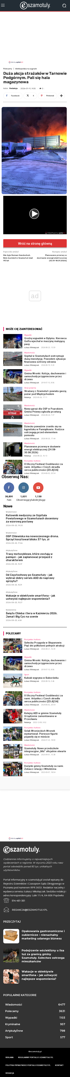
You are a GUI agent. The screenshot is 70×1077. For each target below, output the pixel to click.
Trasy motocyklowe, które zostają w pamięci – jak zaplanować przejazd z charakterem (29, 557)
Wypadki (28, 335)
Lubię (9, 483)
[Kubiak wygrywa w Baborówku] (12, 681)
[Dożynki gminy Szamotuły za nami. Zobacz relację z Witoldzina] (12, 769)
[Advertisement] (35, 38)
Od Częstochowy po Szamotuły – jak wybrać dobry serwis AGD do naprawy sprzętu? (30, 578)
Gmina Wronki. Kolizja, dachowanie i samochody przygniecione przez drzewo (45, 376)
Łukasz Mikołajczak (31, 347)
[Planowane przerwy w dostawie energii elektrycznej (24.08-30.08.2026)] (12, 449)
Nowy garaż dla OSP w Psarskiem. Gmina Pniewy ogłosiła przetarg (43, 410)
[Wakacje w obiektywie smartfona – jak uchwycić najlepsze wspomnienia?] (11, 976)
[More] (61, 96)
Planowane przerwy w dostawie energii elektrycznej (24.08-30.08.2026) (42, 449)
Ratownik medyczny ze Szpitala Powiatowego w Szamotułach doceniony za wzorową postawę (32, 518)
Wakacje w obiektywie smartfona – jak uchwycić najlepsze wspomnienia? (30, 597)
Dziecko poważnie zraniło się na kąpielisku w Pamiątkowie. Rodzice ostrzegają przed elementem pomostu (44, 431)
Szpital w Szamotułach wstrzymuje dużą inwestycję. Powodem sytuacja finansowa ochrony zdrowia (45, 358)
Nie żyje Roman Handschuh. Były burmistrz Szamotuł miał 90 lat (18, 258)
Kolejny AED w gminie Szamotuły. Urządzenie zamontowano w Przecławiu (43, 716)
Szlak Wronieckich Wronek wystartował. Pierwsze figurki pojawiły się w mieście (41, 733)
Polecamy (7, 69)
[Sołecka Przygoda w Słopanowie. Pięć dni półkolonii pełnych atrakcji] (12, 645)
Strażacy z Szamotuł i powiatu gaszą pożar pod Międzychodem (45, 393)
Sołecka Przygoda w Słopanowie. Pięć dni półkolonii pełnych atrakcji (44, 644)
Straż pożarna (30, 388)
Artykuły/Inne (11, 551)
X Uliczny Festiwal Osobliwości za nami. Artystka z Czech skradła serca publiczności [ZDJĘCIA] (43, 467)
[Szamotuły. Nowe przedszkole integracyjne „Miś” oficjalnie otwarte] (12, 751)
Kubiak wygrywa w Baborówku (41, 677)
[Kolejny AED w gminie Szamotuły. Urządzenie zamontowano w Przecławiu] (12, 716)
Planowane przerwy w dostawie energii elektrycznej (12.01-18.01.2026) (52, 258)
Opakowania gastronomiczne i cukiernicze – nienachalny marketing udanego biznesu (43, 935)
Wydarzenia (11, 610)
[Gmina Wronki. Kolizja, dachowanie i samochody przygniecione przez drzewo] (12, 376)
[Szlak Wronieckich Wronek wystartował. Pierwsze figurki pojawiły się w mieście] (12, 734)
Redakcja (13, 88)
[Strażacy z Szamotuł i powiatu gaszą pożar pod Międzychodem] (12, 394)
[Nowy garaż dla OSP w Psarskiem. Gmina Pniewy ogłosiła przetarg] (12, 412)
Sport (26, 674)
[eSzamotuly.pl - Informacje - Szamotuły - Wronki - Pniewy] (35, 5)
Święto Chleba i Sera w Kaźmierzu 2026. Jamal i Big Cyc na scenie (31, 615)
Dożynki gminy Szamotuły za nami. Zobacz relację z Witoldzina (44, 767)
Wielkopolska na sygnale (26, 69)
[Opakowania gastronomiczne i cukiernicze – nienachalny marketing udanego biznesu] (11, 936)
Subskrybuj (38, 483)
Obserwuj (24, 483)
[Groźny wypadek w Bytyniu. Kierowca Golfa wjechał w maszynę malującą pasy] (12, 341)
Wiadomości (29, 352)
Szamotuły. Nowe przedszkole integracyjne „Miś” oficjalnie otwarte (45, 750)
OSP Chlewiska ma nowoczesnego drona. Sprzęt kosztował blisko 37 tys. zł (32, 538)
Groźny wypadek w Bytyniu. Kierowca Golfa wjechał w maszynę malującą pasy (45, 341)
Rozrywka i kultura (32, 461)
